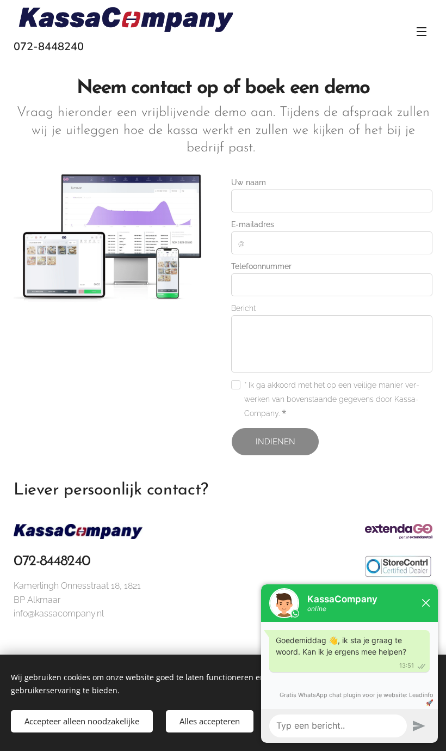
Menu (421, 31)
